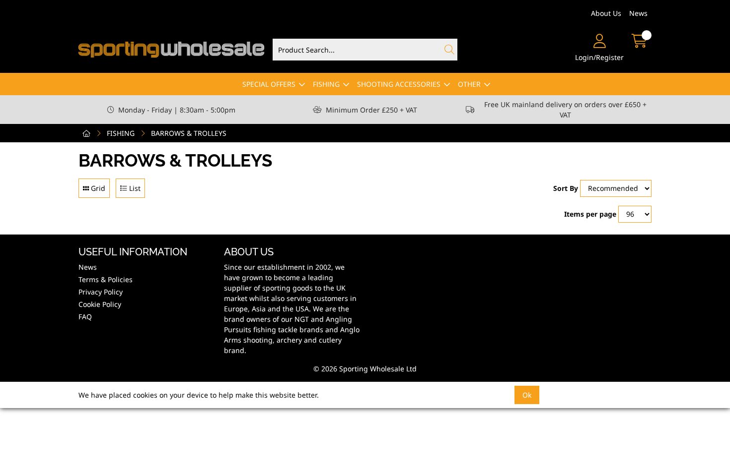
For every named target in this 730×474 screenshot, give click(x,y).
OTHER (469, 84)
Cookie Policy (99, 304)
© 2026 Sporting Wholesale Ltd (365, 368)
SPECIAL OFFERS (268, 84)
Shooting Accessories (398, 84)
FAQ (85, 316)
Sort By (565, 188)
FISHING (326, 84)
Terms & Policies (105, 279)
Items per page (590, 214)
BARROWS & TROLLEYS (188, 133)
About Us (606, 13)
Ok (526, 395)
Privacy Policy (100, 291)
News (638, 13)
